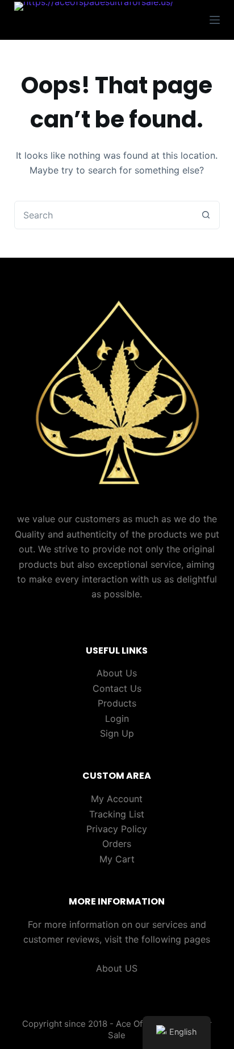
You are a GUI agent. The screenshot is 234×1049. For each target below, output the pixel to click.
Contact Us (117, 688)
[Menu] (215, 20)
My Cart (117, 859)
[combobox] (104, 215)
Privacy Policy (116, 829)
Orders (116, 843)
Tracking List (116, 814)
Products (117, 703)
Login (117, 718)
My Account (117, 798)
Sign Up (117, 733)
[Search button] (205, 215)
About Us (117, 673)
